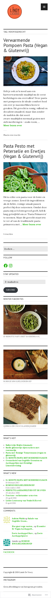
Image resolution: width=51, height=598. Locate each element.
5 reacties (8, 234)
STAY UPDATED (11, 274)
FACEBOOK (8, 552)
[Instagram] (10, 265)
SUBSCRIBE (10, 290)
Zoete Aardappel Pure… (23, 533)
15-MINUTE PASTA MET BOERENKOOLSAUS (26, 458)
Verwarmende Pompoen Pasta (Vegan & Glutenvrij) (25, 45)
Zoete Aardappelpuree (27, 534)
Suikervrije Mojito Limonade (19, 445)
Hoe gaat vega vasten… (23, 526)
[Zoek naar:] (25, 249)
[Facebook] (5, 265)
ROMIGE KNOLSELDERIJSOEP (20, 485)
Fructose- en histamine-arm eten (21, 495)
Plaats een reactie (11, 135)
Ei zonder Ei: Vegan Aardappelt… (29, 527)
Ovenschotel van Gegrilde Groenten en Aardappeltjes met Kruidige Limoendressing (24, 463)
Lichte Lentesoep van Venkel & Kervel (23, 500)
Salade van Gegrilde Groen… (25, 519)
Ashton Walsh (18, 518)
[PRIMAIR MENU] (44, 6)
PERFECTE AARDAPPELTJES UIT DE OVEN (26, 490)
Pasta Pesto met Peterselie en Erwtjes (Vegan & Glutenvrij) (24, 151)
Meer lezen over (12, 125)
